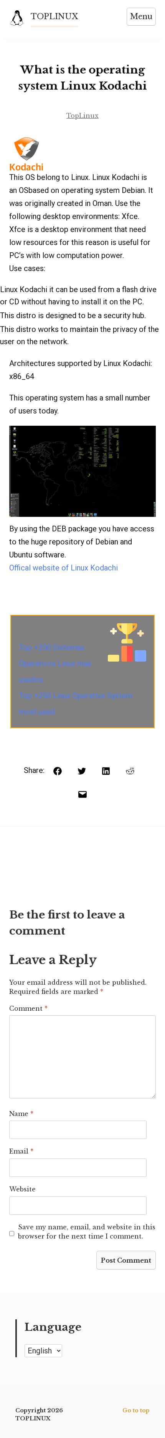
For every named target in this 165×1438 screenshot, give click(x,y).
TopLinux (82, 115)
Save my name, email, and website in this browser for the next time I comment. (86, 1231)
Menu (141, 16)
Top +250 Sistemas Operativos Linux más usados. (55, 663)
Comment (28, 1008)
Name (21, 1114)
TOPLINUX (54, 16)
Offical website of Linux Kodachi (63, 567)
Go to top (136, 1410)
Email (21, 1151)
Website (22, 1189)
